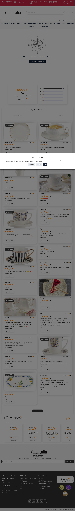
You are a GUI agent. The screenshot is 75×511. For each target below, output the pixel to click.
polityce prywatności (38, 161)
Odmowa (39, 164)
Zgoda (45, 164)
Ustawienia (31, 164)
